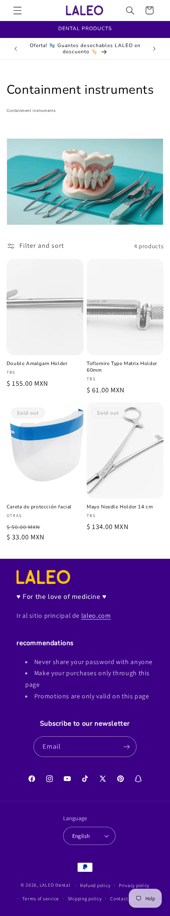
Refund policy (95, 885)
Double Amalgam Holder (37, 364)
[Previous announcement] (16, 49)
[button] (17, 10)
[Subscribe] (126, 746)
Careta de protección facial (39, 507)
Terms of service (40, 898)
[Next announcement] (154, 49)
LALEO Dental (55, 885)
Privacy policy (134, 885)
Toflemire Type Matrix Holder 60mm (122, 367)
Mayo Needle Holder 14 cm (120, 507)
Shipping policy (85, 898)
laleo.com (96, 615)
